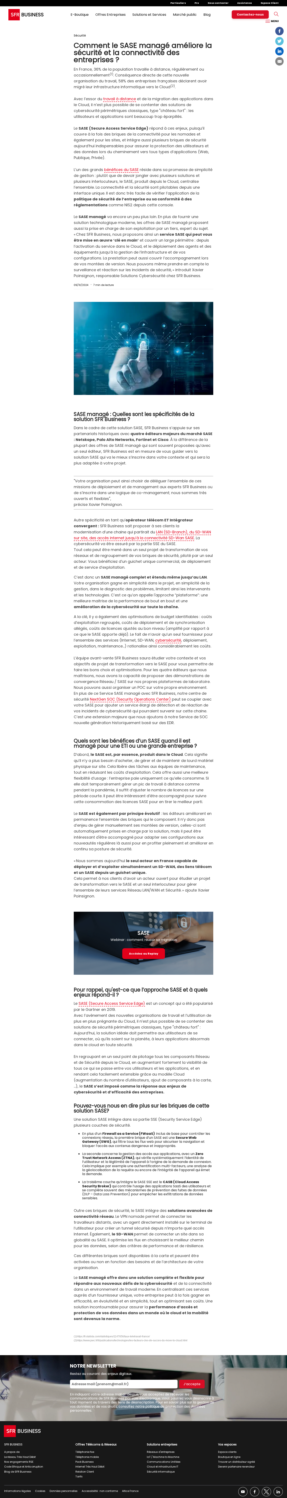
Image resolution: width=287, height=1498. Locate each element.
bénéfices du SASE (121, 169)
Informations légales (17, 1491)
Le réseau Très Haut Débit (20, 1457)
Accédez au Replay (143, 954)
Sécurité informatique (161, 1471)
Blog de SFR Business (18, 1471)
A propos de (12, 1452)
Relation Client (84, 1471)
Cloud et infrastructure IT (162, 1466)
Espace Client (270, 3)
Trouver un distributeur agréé (236, 1462)
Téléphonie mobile (87, 1457)
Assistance (244, 3)
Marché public (185, 14)
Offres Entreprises (110, 14)
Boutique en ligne (229, 1457)
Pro (197, 3)
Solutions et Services (149, 14)
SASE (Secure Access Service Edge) (112, 1003)
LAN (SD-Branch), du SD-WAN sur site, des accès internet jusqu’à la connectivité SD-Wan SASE (142, 535)
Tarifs (79, 1476)
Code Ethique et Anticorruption (23, 1466)
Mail (279, 61)
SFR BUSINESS (13, 1444)
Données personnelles (64, 1491)
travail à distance (119, 98)
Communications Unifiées (163, 1462)
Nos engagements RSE (18, 1462)
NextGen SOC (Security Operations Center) (130, 699)
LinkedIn (279, 51)
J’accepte (191, 1384)
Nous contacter (218, 3)
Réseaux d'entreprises (161, 1452)
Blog (207, 14)
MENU (274, 21)
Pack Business (84, 1462)
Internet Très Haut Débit (89, 1466)
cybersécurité (168, 640)
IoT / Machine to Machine (163, 1457)
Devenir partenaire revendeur (236, 1466)
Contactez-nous (250, 14)
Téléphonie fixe (84, 1452)
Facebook (279, 31)
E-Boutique (80, 14)
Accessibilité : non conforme (100, 1491)
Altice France (130, 1491)
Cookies (40, 1491)
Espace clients (227, 1452)
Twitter (279, 41)
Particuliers (178, 3)
